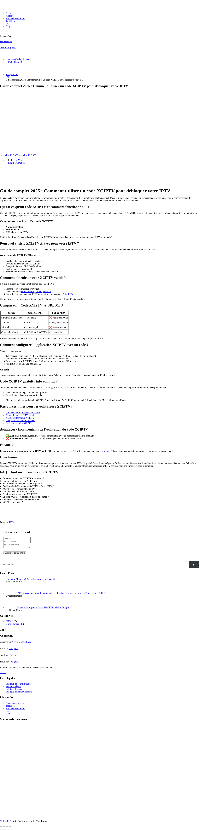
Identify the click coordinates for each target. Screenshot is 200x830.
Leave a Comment (16, 163)
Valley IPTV (5, 821)
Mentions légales (13, 686)
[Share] (4, 826)
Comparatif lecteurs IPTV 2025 (20, 420)
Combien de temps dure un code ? (18, 491)
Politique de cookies (15, 689)
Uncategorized (12, 624)
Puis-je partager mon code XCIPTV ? (19, 494)
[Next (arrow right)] (4, 829)
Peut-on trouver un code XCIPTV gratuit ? (22, 483)
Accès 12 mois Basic (21, 642)
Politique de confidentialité (18, 684)
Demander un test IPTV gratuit (20, 415)
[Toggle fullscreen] (7, 826)
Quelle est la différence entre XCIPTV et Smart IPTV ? (28, 486)
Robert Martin (17, 160)
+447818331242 (14, 62)
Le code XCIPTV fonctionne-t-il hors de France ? (25, 497)
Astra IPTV (68, 294)
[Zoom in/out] (10, 826)
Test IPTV (11, 21)
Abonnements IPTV (15, 18)
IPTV (11, 522)
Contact (9, 713)
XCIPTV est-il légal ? (12, 502)
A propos (10, 15)
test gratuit (105, 451)
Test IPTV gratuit (8, 47)
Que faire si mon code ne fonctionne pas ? (21, 499)
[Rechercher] (194, 564)
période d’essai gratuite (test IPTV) (36, 291)
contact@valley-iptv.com (19, 59)
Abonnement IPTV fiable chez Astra (23, 412)
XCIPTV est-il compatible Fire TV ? (19, 489)
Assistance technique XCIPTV (20, 418)
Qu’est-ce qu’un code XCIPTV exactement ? (23, 478)
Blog (8, 26)
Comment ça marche (15, 703)
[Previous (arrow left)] (1, 829)
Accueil (9, 13)
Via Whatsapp (6, 42)
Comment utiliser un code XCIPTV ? (19, 481)
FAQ (8, 23)
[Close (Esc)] (1, 826)
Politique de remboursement (19, 691)
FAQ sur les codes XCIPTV (19, 423)
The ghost (13, 648)
